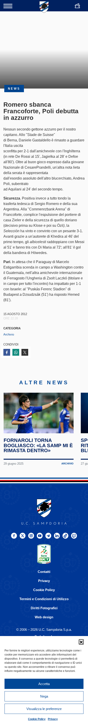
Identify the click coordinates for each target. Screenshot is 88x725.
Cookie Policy (37, 719)
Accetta (44, 684)
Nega (44, 696)
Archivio (8, 334)
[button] (81, 641)
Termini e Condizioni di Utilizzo (44, 599)
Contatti (44, 572)
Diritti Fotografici (44, 608)
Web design (44, 617)
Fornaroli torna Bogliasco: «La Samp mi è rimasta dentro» (38, 445)
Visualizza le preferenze (44, 709)
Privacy (53, 719)
